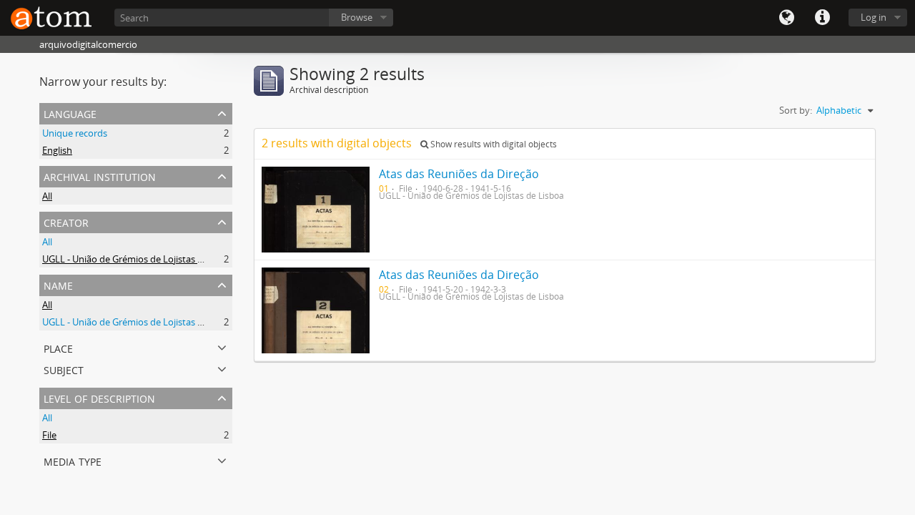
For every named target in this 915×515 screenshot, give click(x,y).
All (47, 196)
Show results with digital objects (492, 144)
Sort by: (795, 110)
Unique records (74, 133)
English (57, 150)
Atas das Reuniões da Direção (459, 174)
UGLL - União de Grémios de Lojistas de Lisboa (140, 258)
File (49, 434)
